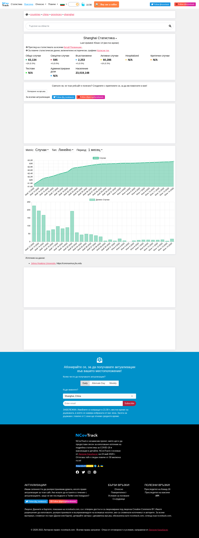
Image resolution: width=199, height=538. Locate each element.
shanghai (69, 14)
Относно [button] (40, 4)
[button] (63, 4)
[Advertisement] (99, 123)
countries (35, 14)
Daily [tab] (85, 383)
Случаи (40, 150)
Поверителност (118, 492)
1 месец (94, 150)
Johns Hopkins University (43, 263)
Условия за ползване (118, 496)
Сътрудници (119, 499)
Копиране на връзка (36, 91)
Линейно (64, 150)
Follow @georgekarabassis (91, 97)
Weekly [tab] (113, 383)
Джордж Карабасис (88, 454)
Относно (119, 489)
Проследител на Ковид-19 (157, 489)
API (157, 496)
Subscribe (129, 403)
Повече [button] (52, 4)
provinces (56, 14)
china (46, 14)
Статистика (16, 4)
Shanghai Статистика (99, 38)
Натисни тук (103, 50)
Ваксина (28, 4)
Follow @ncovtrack (185, 4)
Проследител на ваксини (157, 492)
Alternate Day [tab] (98, 383)
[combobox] (99, 396)
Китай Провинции (73, 47)
